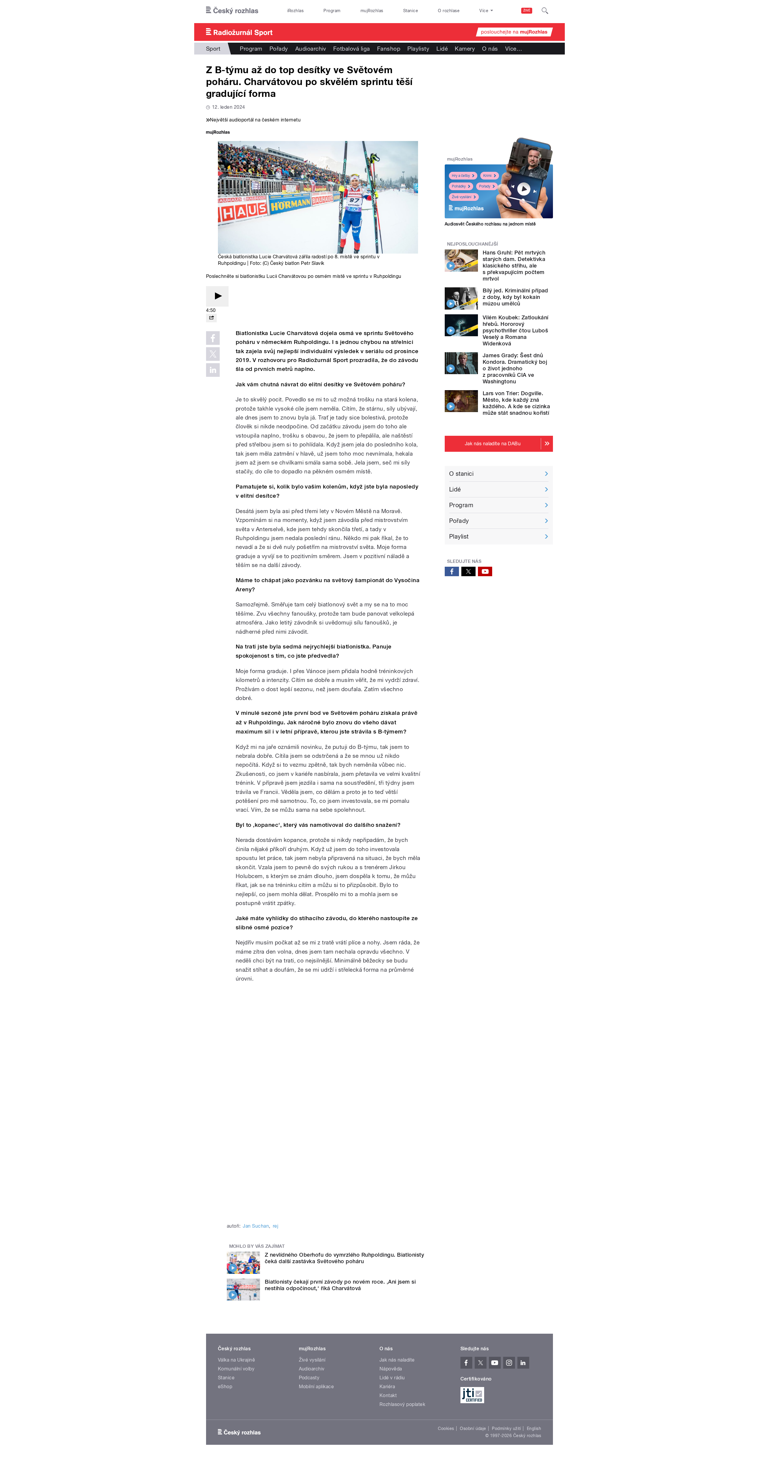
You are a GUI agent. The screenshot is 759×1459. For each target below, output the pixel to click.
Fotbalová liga (351, 48)
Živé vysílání (461, 197)
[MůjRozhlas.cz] (218, 133)
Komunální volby (236, 1369)
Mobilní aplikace (316, 1386)
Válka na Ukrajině (236, 1360)
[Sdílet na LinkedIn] (213, 370)
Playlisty (418, 48)
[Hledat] (545, 10)
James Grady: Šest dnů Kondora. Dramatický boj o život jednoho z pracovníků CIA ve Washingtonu (515, 368)
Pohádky (459, 186)
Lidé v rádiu (392, 1377)
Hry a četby (461, 176)
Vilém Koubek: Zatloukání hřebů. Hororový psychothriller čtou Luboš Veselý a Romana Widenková (515, 330)
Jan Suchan (256, 1226)
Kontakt (388, 1395)
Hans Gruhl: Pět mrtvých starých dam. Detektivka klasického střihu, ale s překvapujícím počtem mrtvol (514, 265)
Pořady (279, 48)
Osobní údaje (473, 1428)
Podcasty (309, 1377)
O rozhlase (449, 10)
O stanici (461, 473)
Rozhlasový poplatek (402, 1404)
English (534, 1428)
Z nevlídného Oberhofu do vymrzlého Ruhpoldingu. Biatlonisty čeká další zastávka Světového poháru (344, 1258)
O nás (490, 48)
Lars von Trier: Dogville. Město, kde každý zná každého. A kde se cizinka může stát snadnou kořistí (516, 403)
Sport (213, 48)
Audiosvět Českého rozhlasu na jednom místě (490, 224)
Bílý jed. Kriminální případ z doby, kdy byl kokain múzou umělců (515, 297)
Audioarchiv (310, 48)
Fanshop (388, 48)
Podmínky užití (506, 1428)
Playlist (459, 536)
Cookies (446, 1428)
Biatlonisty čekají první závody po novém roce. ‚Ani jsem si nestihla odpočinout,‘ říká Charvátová (340, 1285)
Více (513, 48)
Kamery (465, 48)
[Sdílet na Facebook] (213, 338)
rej (275, 1226)
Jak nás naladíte (397, 1360)
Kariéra (387, 1386)
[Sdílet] (211, 318)
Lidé (442, 48)
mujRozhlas (372, 10)
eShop (225, 1386)
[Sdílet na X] (213, 354)
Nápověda (391, 1369)
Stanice (410, 10)
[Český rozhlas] (232, 10)
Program (331, 10)
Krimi (487, 176)
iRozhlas (295, 10)
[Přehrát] (217, 296)
